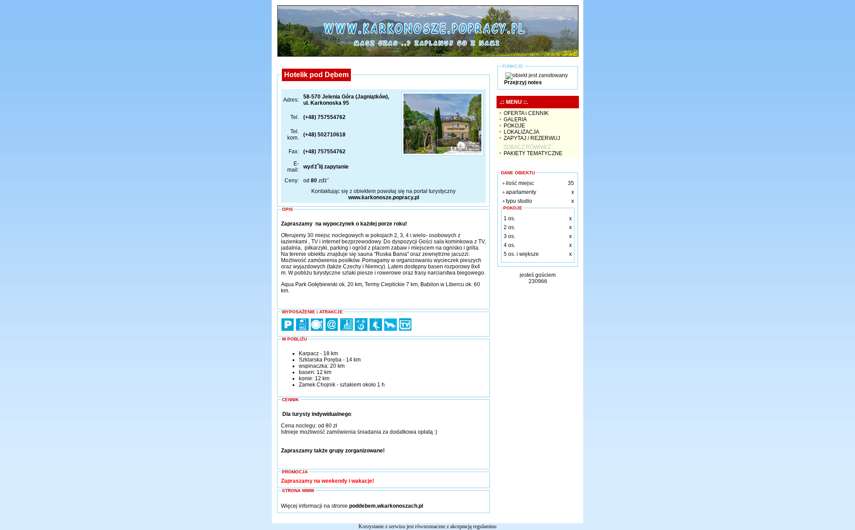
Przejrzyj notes (523, 82)
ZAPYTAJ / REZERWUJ (532, 138)
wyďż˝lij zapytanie (326, 167)
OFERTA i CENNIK (526, 113)
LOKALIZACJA (521, 132)
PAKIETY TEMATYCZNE (533, 153)
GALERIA (515, 119)
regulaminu (485, 526)
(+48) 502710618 (324, 134)
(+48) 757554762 (324, 117)
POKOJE (514, 126)
